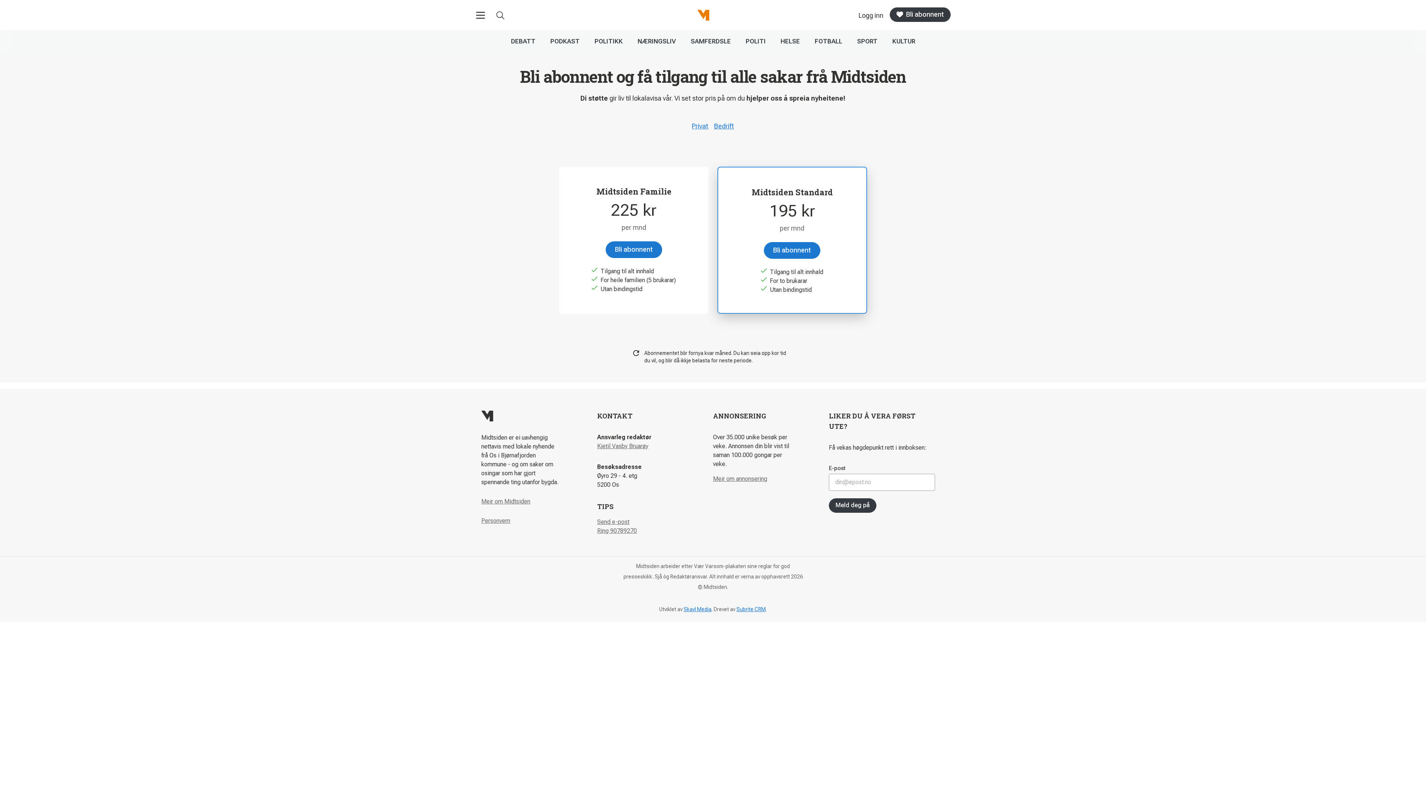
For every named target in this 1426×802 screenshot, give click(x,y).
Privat (700, 126)
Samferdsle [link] (711, 41)
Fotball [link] (828, 41)
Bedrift (724, 126)
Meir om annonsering (740, 478)
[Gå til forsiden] (703, 15)
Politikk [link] (609, 41)
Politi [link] (756, 41)
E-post (837, 468)
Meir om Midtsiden (505, 501)
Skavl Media (698, 609)
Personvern (495, 520)
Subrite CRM (751, 609)
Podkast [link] (565, 41)
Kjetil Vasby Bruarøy (622, 446)
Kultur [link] (903, 41)
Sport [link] (867, 41)
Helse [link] (790, 41)
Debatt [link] (523, 41)
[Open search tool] (500, 15)
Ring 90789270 (617, 530)
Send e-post (613, 521)
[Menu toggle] (480, 15)
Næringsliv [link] (657, 41)
